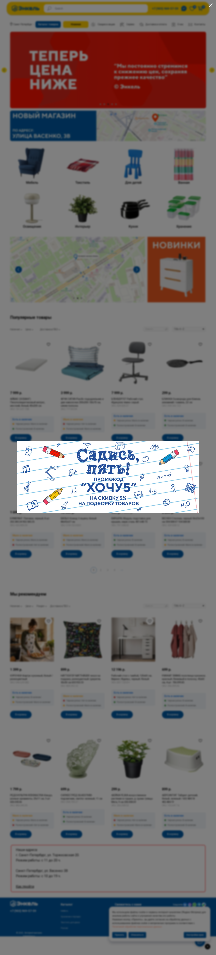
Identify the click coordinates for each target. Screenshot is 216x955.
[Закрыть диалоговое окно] (210, 5)
